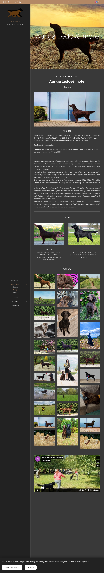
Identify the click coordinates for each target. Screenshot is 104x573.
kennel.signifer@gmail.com (18, 2)
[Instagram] (3, 2)
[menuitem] (15, 280)
